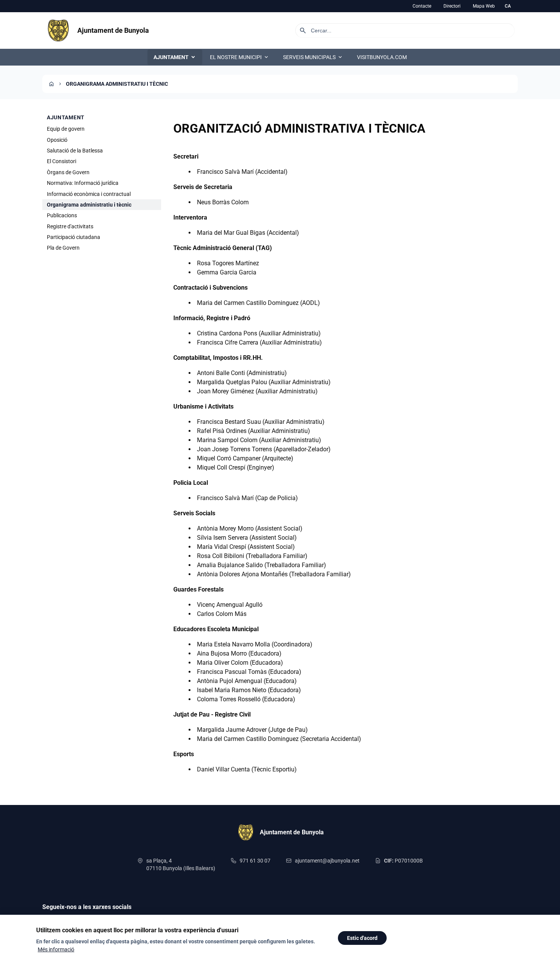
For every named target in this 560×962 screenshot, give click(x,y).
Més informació (56, 949)
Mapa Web (484, 6)
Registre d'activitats (70, 226)
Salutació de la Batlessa (75, 151)
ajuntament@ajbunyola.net (327, 861)
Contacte (422, 6)
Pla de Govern (63, 248)
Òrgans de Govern (68, 172)
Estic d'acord (362, 938)
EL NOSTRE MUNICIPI (239, 57)
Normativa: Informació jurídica (82, 183)
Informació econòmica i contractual (89, 194)
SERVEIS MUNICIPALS (313, 57)
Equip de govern (66, 129)
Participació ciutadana (73, 237)
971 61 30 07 (255, 861)
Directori (452, 6)
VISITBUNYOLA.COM (382, 57)
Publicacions (62, 215)
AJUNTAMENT (175, 57)
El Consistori (61, 161)
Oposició (57, 139)
